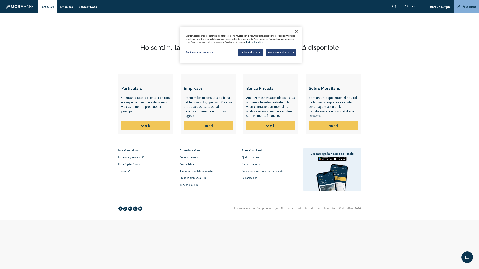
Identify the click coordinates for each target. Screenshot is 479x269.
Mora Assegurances (129, 157)
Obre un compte (440, 7)
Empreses (66, 7)
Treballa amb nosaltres (193, 178)
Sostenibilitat (187, 164)
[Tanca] (296, 31)
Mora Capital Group (129, 164)
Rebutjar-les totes (251, 52)
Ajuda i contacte (251, 157)
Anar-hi (145, 125)
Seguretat (329, 208)
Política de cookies (254, 42)
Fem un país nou (189, 185)
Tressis (122, 171)
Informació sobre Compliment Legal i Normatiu (263, 208)
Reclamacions (249, 178)
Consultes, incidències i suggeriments (262, 171)
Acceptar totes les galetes (281, 52)
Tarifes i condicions (308, 208)
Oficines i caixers (251, 164)
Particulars (47, 7)
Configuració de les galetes (199, 52)
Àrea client (469, 7)
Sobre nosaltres (189, 157)
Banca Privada (88, 7)
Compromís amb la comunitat (196, 171)
